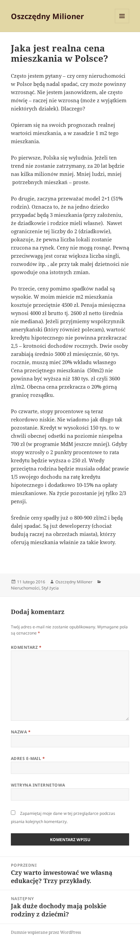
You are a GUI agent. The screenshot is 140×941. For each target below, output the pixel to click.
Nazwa (21, 732)
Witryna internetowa (38, 785)
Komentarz (26, 647)
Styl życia (50, 588)
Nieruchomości (25, 588)
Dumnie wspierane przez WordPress (46, 932)
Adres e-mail (28, 758)
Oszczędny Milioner (47, 16)
